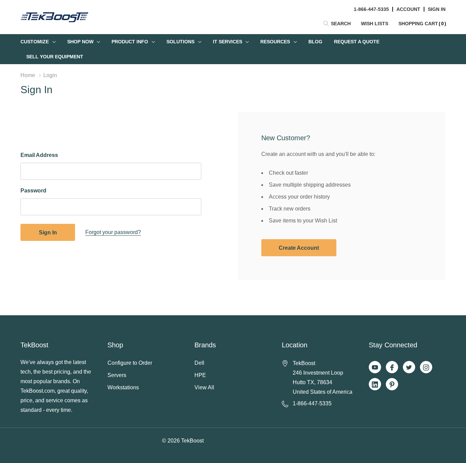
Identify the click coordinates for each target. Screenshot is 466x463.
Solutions (180, 41)
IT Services (227, 41)
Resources (275, 41)
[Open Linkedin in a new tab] (375, 384)
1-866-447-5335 (371, 9)
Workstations (123, 387)
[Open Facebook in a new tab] (392, 367)
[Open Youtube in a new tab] (375, 367)
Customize (34, 41)
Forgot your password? (113, 232)
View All (204, 387)
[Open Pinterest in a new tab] (392, 384)
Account (408, 9)
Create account (299, 248)
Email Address (39, 155)
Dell (199, 363)
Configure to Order (129, 363)
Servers (116, 375)
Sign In (437, 9)
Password (33, 190)
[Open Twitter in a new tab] (409, 367)
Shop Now (80, 41)
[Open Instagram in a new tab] (426, 367)
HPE (200, 375)
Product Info (130, 41)
